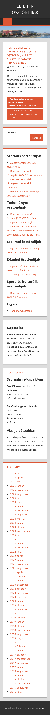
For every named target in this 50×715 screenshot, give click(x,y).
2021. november (19, 564)
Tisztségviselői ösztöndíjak (24, 274)
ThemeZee (39, 708)
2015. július (16, 691)
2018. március (18, 642)
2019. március (18, 613)
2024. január (17, 522)
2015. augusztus (19, 687)
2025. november (19, 489)
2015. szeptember (20, 683)
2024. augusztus (19, 514)
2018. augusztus (19, 634)
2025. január (17, 506)
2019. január (17, 621)
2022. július (16, 551)
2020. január (17, 601)
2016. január (17, 675)
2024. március (18, 518)
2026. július (16, 473)
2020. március (18, 597)
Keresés (11, 132)
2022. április (16, 555)
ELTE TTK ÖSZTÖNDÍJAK (25, 9)
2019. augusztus (19, 609)
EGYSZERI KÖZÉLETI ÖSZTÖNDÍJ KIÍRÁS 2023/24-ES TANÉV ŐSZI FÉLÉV (23, 114)
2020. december (19, 584)
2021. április (16, 572)
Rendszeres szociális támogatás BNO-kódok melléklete (19, 183)
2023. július (16, 535)
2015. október (18, 679)
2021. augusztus (19, 568)
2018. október (18, 625)
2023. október (18, 527)
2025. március (18, 502)
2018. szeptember (20, 629)
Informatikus (32, 66)
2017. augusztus (19, 662)
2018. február (17, 646)
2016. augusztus (19, 671)
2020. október (18, 588)
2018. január (17, 650)
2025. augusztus (19, 494)
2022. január (17, 560)
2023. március (18, 539)
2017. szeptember (20, 658)
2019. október (18, 605)
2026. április (16, 477)
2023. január (17, 543)
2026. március (18, 481)
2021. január (17, 580)
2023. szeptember (20, 531)
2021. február (17, 576)
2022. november (19, 547)
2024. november (19, 510)
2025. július (16, 498)
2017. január (17, 667)
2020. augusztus (19, 593)
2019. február (17, 617)
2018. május (16, 638)
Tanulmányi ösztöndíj (21, 310)
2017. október (18, 654)
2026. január (17, 485)
